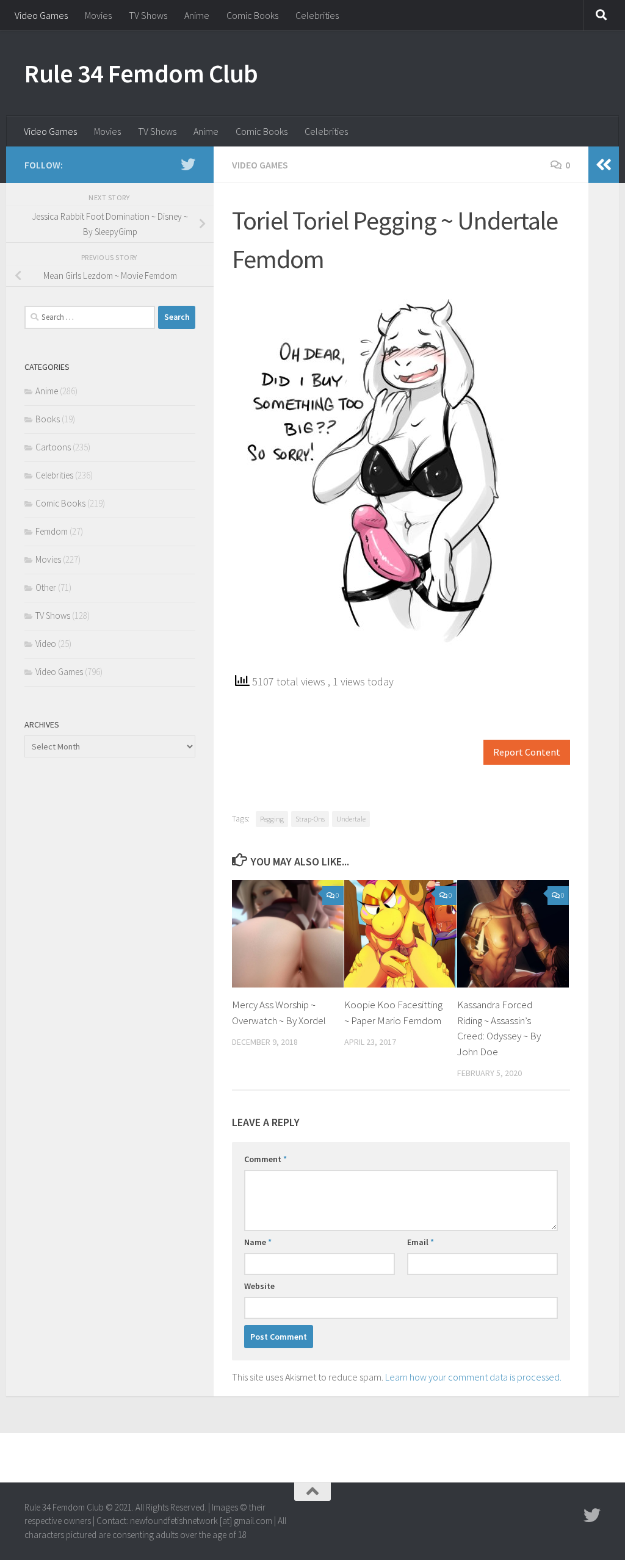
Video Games (41, 15)
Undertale (351, 818)
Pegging (272, 818)
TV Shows (148, 15)
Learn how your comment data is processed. (473, 1377)
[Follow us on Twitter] (188, 164)
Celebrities (317, 15)
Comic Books (252, 15)
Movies (98, 15)
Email (420, 1242)
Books (47, 419)
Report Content (526, 752)
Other (45, 587)
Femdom (51, 531)
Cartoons (53, 447)
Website (259, 1285)
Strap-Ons (310, 818)
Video (45, 643)
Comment (265, 1159)
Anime (196, 15)
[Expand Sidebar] (603, 164)
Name (258, 1242)
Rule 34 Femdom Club (141, 73)
